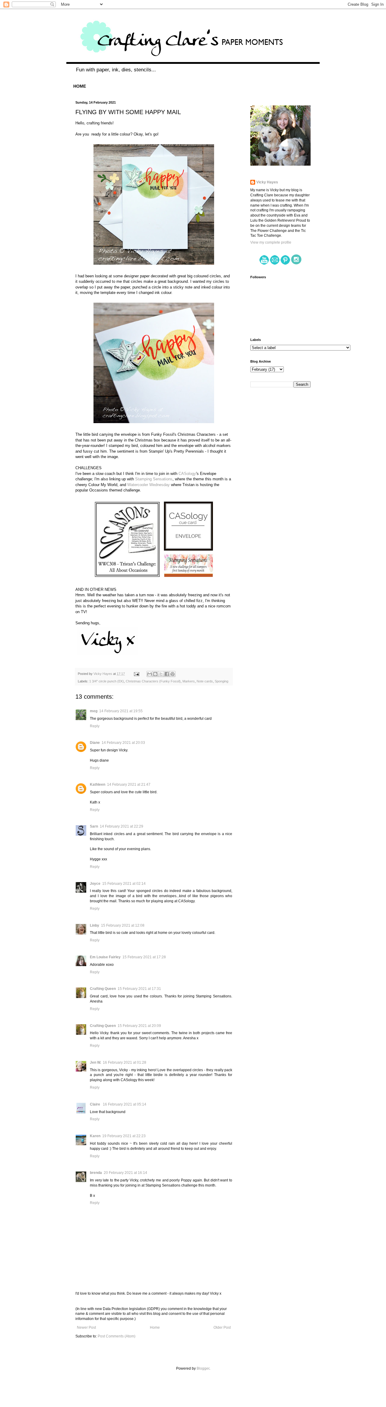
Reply (95, 726)
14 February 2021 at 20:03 (123, 743)
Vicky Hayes (267, 182)
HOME (79, 86)
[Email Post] (136, 673)
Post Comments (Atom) (116, 1336)
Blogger (203, 1368)
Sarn (94, 826)
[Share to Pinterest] (172, 674)
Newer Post (86, 1327)
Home (155, 1327)
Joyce (95, 883)
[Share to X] (161, 674)
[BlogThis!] (155, 674)
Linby (94, 925)
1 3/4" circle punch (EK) (106, 681)
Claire (95, 1104)
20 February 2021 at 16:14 (125, 1173)
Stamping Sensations (153, 479)
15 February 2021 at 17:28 (144, 957)
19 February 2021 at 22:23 (124, 1136)
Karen (95, 1136)
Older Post (222, 1327)
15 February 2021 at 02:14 (124, 883)
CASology (187, 473)
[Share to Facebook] (167, 674)
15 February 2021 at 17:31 (139, 989)
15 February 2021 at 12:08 (122, 925)
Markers (188, 681)
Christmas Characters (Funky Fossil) (153, 681)
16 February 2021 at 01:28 (124, 1062)
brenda (96, 1173)
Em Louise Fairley (105, 957)
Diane (95, 743)
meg (93, 711)
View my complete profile (270, 242)
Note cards (205, 681)
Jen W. (95, 1062)
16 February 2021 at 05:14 (124, 1104)
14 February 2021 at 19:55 (121, 711)
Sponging (221, 681)
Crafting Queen (103, 989)
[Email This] (150, 674)
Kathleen (97, 784)
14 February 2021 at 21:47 (128, 784)
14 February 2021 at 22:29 (121, 826)
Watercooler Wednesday (148, 484)
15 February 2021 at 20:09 (139, 1026)
